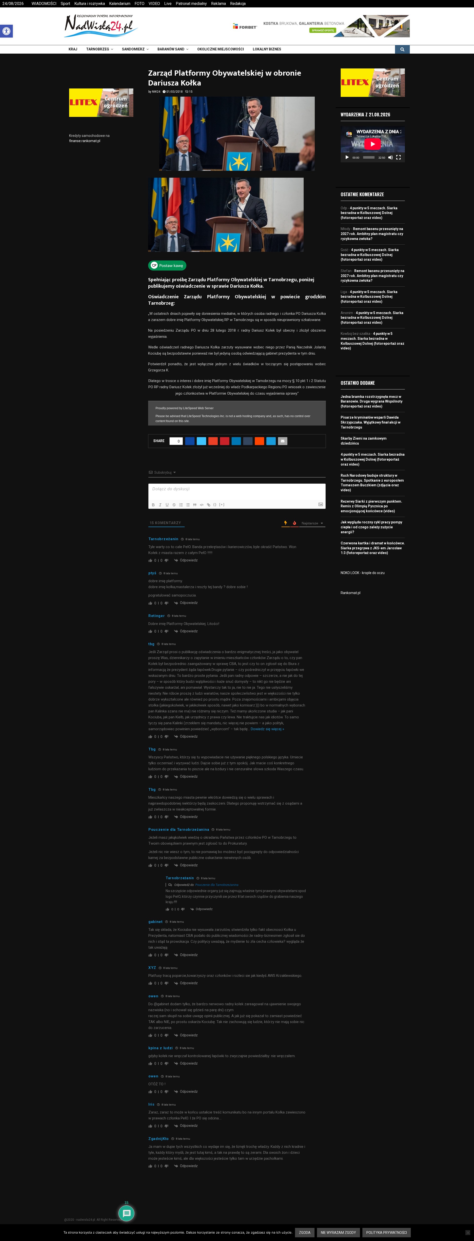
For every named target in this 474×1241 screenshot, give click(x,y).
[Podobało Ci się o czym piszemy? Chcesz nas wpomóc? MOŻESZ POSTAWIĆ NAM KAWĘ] (167, 269)
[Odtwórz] (347, 157)
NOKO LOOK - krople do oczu (363, 573)
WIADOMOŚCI (44, 3)
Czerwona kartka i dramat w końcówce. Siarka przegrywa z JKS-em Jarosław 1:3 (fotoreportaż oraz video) (373, 548)
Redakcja (238, 3)
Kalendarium (119, 3)
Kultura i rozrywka (89, 3)
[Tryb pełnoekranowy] (398, 157)
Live (168, 3)
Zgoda (305, 1233)
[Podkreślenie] (167, 502)
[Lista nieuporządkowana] (187, 502)
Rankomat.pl (350, 593)
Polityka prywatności (386, 1233)
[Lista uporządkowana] (181, 502)
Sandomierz (133, 49)
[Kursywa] (160, 502)
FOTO (139, 3)
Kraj (73, 49)
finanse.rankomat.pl (84, 141)
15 (191, 91)
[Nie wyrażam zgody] (467, 1232)
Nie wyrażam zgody (338, 1233)
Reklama (218, 3)
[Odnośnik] (208, 502)
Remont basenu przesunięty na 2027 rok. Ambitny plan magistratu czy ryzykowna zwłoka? (372, 233)
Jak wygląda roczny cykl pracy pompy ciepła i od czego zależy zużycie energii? (371, 527)
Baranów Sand (171, 49)
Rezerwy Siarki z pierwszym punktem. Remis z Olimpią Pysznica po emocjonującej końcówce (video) (371, 506)
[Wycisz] (390, 157)
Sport (65, 3)
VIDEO (154, 3)
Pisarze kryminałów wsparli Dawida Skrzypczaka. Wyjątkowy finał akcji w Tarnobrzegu (370, 422)
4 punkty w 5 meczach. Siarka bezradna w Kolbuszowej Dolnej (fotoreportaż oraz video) (369, 213)
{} (215, 502)
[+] (222, 502)
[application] (373, 144)
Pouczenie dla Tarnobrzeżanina (216, 882)
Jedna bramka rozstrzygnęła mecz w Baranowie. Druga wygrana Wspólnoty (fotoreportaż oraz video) (371, 401)
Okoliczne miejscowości (220, 49)
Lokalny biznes (267, 49)
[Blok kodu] (201, 502)
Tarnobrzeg (97, 49)
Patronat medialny (191, 3)
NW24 (156, 91)
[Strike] (174, 502)
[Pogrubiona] (153, 502)
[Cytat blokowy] (194, 502)
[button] (6, 31)
